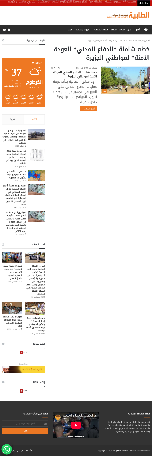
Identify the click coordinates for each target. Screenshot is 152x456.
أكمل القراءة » (89, 109)
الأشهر (34, 119)
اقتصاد (114, 29)
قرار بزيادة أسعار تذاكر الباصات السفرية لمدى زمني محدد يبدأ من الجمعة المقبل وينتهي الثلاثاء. (16, 157)
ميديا (70, 29)
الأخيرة (13, 119)
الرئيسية (144, 40)
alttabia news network (139, 450)
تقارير (129, 29)
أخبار (138, 29)
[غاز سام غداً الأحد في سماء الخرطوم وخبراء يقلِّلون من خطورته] (36, 175)
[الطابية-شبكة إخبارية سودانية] (127, 15)
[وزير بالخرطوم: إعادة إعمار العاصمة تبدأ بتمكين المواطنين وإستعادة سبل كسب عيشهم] (35, 308)
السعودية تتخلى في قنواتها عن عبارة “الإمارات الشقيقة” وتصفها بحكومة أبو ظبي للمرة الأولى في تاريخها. (14, 136)
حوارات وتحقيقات (82, 29)
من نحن (20, 450)
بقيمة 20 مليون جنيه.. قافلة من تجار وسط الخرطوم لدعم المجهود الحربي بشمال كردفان (12, 272)
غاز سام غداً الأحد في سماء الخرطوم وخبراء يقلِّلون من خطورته (16, 174)
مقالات (122, 29)
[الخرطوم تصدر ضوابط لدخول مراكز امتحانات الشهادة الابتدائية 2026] (12, 308)
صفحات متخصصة (101, 29)
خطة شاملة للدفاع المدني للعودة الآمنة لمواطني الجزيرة (75, 74)
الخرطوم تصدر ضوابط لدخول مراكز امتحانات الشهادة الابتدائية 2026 (12, 321)
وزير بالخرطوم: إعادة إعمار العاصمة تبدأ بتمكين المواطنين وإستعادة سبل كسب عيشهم (35, 324)
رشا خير (92, 68)
